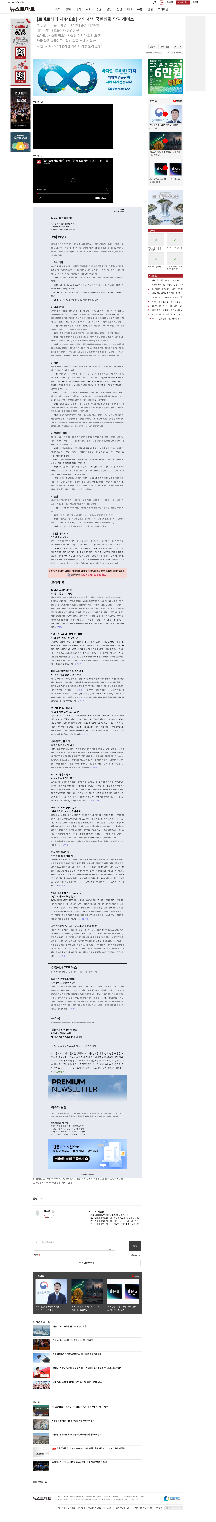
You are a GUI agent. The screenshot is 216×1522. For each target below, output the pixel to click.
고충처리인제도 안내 (122, 1508)
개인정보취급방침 (95, 1508)
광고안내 (81, 1508)
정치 (68, 9)
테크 (129, 9)
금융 (109, 9)
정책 (78, 9)
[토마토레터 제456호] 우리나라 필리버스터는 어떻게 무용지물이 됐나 (117, 1218)
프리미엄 (163, 9)
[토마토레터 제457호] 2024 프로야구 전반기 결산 (110, 1215)
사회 (88, 9)
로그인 (195, 2)
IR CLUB (107, 1508)
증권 (99, 9)
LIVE (161, 2)
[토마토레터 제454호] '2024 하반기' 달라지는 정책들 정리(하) (115, 1224)
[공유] (167, 46)
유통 (139, 9)
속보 (57, 9)
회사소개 (61, 1508)
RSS (150, 1508)
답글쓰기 (153, 47)
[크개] (175, 46)
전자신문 (170, 2)
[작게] (180, 46)
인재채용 (71, 1508)
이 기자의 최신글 (96, 1212)
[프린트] (162, 46)
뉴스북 (49, 1217)
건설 (150, 9)
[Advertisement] (196, 53)
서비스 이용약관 (139, 1508)
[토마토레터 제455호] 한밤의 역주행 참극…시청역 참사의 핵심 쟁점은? (118, 1221)
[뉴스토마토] (22, 9)
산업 (119, 9)
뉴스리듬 (153, 101)
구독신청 (158, 1508)
